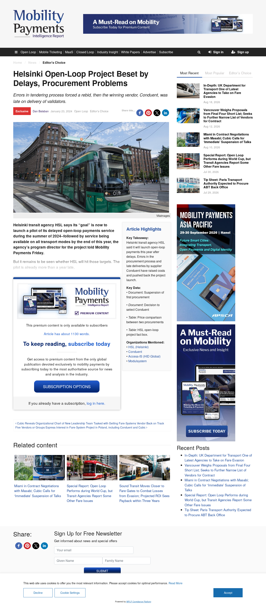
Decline (38, 593)
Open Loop (28, 52)
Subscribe (166, 52)
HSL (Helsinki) (138, 347)
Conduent (135, 351)
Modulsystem (137, 361)
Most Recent (189, 72)
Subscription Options (67, 386)
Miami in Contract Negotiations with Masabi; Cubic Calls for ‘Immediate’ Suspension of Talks (37, 490)
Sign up (243, 52)
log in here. (96, 403)
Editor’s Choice (240, 72)
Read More (175, 583)
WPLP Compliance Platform (138, 601)
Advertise (149, 52)
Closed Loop (85, 52)
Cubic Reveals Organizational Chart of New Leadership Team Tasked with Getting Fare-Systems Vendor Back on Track (90, 423)
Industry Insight (107, 52)
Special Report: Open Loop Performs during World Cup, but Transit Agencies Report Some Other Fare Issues (90, 493)
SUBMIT (102, 571)
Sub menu (18, 52)
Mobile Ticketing (50, 52)
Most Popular (214, 72)
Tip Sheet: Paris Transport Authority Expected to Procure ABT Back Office (225, 183)
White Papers (130, 52)
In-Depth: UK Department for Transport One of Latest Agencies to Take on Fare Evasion (224, 91)
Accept (228, 593)
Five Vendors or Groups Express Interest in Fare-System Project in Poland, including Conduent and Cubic (80, 427)
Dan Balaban (41, 111)
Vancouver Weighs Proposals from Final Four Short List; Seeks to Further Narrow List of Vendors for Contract (228, 115)
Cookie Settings (70, 593)
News (32, 62)
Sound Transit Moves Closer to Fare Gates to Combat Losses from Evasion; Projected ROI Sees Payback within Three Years (144, 493)
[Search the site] (199, 52)
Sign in (218, 52)
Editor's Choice (99, 111)
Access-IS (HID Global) (144, 356)
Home (17, 62)
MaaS (69, 52)
